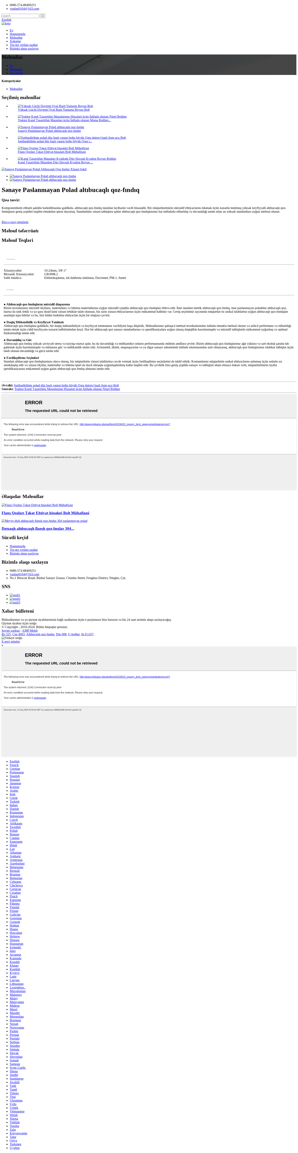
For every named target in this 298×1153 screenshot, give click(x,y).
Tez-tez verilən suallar (24, 45)
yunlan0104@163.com (24, 574)
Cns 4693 (18, 634)
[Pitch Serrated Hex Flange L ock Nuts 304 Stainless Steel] (44, 521)
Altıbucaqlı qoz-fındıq (40, 634)
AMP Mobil (30, 630)
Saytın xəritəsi (11, 630)
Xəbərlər (15, 41)
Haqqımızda (17, 34)
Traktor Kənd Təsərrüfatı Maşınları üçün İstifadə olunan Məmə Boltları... (64, 120)
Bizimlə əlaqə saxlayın (24, 48)
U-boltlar (73, 634)
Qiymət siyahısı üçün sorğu (19, 623)
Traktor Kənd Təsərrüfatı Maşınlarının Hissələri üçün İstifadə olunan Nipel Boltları (67, 389)
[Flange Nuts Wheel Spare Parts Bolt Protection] (37, 505)
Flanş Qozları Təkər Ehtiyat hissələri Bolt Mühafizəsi (52, 152)
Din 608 (61, 634)
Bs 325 (6, 634)
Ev (11, 30)
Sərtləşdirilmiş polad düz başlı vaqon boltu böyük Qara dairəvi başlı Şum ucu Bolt (66, 385)
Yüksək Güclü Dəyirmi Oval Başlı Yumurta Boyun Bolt (54, 109)
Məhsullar (16, 37)
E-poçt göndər (11, 641)
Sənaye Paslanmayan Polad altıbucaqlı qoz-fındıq (49, 130)
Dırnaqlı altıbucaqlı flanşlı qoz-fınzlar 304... (38, 528)
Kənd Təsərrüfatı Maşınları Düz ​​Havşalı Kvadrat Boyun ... (55, 162)
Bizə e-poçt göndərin (15, 222)
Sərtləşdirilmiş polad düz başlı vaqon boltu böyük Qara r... (55, 141)
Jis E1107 (87, 634)
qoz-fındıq (16, 73)
